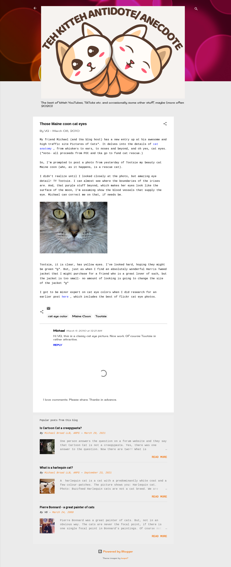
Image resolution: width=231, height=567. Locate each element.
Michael (59, 330)
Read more (159, 457)
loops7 (124, 558)
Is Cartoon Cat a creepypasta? (61, 428)
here (66, 296)
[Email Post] (49, 309)
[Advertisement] (187, 167)
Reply (57, 344)
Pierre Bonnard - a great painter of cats (67, 507)
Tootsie (101, 316)
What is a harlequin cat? (56, 467)
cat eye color (57, 316)
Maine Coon (81, 316)
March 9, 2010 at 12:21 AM (84, 330)
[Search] (196, 9)
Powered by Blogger (117, 551)
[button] (165, 124)
